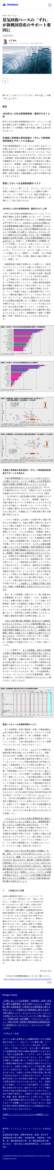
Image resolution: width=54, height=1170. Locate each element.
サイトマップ (37, 1024)
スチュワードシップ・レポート (36, 1012)
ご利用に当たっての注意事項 (16, 1000)
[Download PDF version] (5, 80)
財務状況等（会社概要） (19, 1018)
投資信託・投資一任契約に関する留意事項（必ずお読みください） (27, 1002)
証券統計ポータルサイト (17, 1024)
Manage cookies (10, 995)
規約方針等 (13, 1021)
